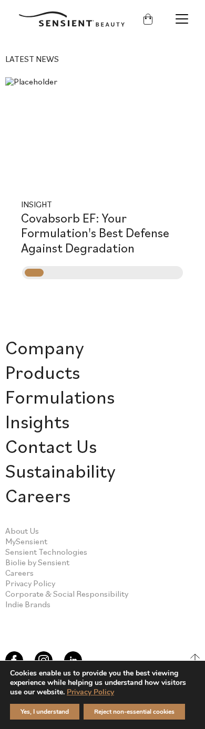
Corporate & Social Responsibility (66, 593)
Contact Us (51, 446)
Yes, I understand (44, 711)
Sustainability (60, 470)
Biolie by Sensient (37, 562)
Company (44, 347)
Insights (37, 421)
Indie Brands (27, 604)
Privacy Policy (30, 583)
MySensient (26, 541)
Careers (37, 495)
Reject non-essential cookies (134, 711)
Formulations (60, 396)
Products (42, 372)
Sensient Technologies (46, 551)
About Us (22, 530)
